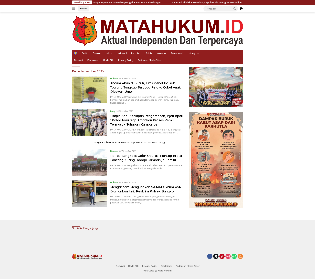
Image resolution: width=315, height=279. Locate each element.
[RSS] (240, 256)
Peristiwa (136, 53)
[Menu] (74, 8)
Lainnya (192, 53)
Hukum (109, 53)
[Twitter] (216, 256)
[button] (234, 8)
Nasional (161, 53)
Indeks (83, 8)
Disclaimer (93, 60)
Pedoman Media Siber (150, 60)
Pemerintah (177, 53)
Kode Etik (108, 60)
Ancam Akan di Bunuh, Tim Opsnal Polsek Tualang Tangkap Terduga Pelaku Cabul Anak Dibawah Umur (145, 87)
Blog (112, 111)
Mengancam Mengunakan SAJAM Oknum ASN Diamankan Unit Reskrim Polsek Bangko (145, 189)
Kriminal (122, 53)
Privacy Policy (125, 60)
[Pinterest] (222, 256)
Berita (85, 53)
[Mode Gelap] (241, 8)
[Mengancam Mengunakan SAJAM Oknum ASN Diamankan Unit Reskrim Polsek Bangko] (89, 193)
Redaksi (78, 60)
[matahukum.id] (157, 30)
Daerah (97, 53)
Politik (149, 53)
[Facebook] (209, 256)
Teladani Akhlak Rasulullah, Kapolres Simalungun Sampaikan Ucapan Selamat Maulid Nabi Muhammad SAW (219, 2)
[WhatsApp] (234, 256)
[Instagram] (228, 256)
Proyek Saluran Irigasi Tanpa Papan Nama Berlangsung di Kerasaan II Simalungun (99, 2)
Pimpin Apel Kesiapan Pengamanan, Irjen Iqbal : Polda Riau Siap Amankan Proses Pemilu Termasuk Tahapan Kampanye (146, 120)
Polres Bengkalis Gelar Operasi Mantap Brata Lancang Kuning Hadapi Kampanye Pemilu (146, 158)
